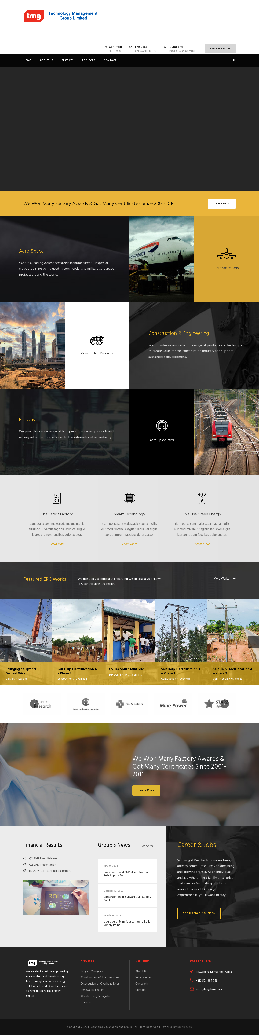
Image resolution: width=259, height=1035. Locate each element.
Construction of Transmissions (100, 977)
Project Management (94, 971)
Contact (110, 60)
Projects (88, 60)
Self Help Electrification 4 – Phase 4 (77, 626)
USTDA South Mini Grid (129, 625)
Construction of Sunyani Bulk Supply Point (127, 899)
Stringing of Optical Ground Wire (26, 625)
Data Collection (118, 675)
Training (86, 1002)
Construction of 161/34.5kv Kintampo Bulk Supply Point (127, 874)
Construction (64, 679)
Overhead (81, 679)
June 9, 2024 (111, 866)
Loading (22, 679)
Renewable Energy (92, 990)
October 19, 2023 (113, 891)
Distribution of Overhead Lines (100, 984)
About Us (46, 60)
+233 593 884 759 (220, 49)
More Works (222, 578)
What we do (143, 977)
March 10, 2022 (112, 915)
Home (27, 60)
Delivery (10, 679)
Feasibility (136, 675)
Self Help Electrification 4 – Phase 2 (233, 626)
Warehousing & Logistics (96, 996)
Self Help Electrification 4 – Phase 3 (181, 626)
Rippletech (184, 1027)
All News (147, 846)
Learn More (56, 544)
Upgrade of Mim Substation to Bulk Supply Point (127, 923)
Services (67, 60)
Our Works (142, 984)
